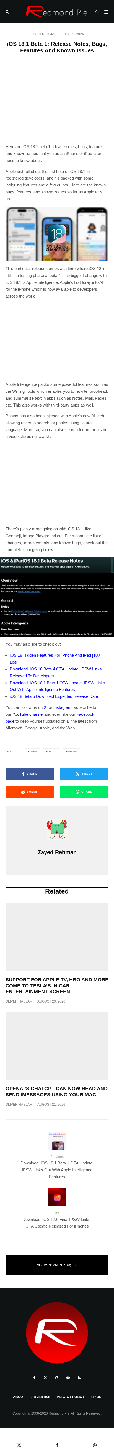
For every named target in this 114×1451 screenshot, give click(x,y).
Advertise (40, 1397)
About (19, 1397)
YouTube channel (27, 714)
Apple (33, 751)
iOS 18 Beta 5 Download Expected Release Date (54, 696)
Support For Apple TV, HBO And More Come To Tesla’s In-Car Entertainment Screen (57, 985)
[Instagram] (56, 1377)
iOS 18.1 (52, 751)
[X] (45, 1377)
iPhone (72, 751)
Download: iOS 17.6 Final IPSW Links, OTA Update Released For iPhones (57, 1219)
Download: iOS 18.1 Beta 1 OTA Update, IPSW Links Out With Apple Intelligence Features (57, 1167)
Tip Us (96, 1397)
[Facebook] (34, 1377)
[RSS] (79, 1377)
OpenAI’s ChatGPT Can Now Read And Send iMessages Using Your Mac (57, 1091)
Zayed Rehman (43, 34)
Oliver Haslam (19, 1001)
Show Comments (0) (54, 1265)
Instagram (62, 707)
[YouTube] (68, 1377)
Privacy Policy (70, 1397)
